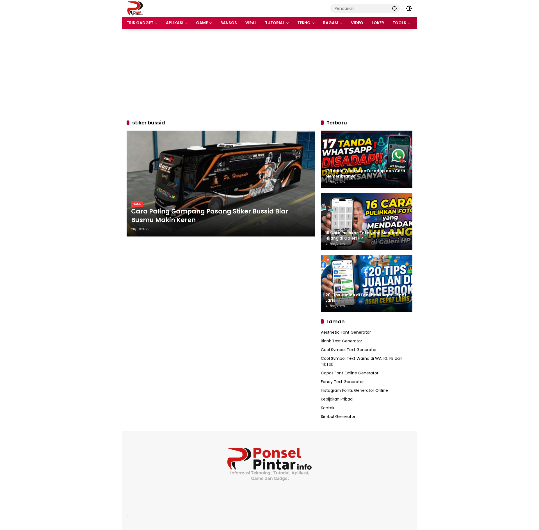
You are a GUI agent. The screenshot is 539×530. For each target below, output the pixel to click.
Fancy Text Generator (342, 382)
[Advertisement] (269, 74)
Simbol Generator (338, 416)
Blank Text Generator (341, 341)
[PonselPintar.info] (135, 8)
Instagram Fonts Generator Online (354, 390)
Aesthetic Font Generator (346, 332)
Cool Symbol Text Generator (349, 349)
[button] (394, 8)
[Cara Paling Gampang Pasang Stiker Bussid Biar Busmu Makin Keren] (221, 183)
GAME (137, 204)
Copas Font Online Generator (349, 373)
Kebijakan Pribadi (337, 399)
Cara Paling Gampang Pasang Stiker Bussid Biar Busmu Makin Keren (209, 215)
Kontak (327, 408)
